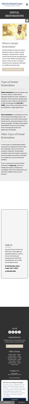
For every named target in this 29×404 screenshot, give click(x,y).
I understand (14, 399)
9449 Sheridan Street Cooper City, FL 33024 (14, 374)
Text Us (22, 402)
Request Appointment (14, 346)
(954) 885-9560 (11, 271)
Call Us (8, 402)
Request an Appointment (14, 69)
